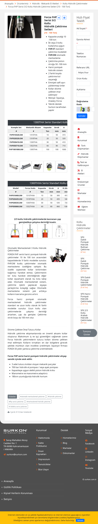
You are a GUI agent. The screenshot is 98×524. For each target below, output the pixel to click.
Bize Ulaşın (43, 469)
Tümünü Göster (87, 333)
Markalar (82, 193)
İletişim (8, 499)
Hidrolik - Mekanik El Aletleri (45, 3)
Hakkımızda (44, 437)
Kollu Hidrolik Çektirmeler (75, 3)
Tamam (80, 520)
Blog (65, 443)
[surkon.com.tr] (15, 431)
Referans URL (83, 67)
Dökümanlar (69, 453)
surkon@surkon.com (17, 454)
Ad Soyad (81, 28)
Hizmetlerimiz (84, 201)
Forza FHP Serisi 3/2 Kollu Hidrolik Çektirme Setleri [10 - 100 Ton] (39, 6)
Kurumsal (82, 140)
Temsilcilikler (44, 464)
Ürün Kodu (82, 78)
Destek (64, 430)
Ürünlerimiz (22, 3)
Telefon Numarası (81, 55)
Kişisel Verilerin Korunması (18, 493)
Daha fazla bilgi (67, 520)
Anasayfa (9, 3)
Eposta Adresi (83, 39)
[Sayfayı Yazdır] (64, 18)
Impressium (44, 459)
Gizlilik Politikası (12, 487)
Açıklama (81, 89)
